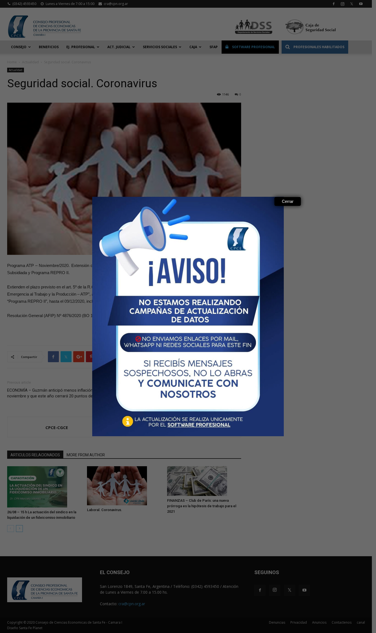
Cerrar (287, 201)
